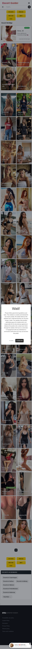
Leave (11, 340)
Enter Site (20, 340)
